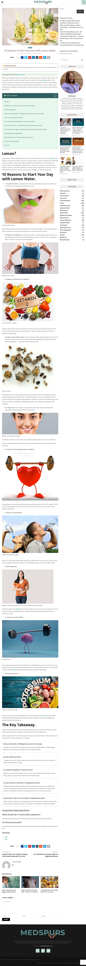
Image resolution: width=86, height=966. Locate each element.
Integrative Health (65, 208)
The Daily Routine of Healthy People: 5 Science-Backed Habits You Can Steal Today (65, 169)
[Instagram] (43, 951)
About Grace (44, 963)
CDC (6, 837)
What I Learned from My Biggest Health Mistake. (9, 891)
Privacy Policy (63, 963)
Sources (6, 145)
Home (38, 963)
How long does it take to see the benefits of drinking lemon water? (25, 129)
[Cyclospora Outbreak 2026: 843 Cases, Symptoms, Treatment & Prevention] (66, 122)
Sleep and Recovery (65, 227)
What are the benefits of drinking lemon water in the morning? (24, 113)
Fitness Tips (63, 198)
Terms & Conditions (53, 963)
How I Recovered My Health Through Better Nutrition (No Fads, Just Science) (78, 168)
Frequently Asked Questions (13, 133)
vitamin (52, 158)
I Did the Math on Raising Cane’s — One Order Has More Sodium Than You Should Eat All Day (71, 38)
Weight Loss (63, 237)
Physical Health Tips (65, 220)
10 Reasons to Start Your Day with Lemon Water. (19, 106)
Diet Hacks (63, 193)
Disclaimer (70, 963)
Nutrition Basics (64, 217)
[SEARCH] (82, 59)
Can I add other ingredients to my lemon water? (19, 121)
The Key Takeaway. (10, 109)
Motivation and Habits (66, 215)
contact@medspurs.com (46, 946)
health (43, 80)
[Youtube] (48, 951)
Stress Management (65, 230)
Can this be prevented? (11, 141)
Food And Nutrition (65, 200)
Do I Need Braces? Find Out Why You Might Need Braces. (46, 855)
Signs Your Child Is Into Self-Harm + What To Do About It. (29, 891)
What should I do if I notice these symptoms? (18, 137)
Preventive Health (65, 222)
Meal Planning (64, 210)
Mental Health (63, 213)
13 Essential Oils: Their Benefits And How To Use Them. (49, 891)
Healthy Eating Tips (65, 205)
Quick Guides (63, 225)
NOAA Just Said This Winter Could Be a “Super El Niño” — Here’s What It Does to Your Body (71, 27)
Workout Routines (65, 239)
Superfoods (63, 232)
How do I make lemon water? (13, 117)
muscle (15, 670)
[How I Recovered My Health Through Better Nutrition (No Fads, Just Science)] (78, 161)
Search (62, 8)
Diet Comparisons (65, 191)
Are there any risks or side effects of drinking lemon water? (23, 125)
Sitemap (76, 963)
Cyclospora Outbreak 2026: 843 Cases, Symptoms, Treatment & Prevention (65, 130)
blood (32, 410)
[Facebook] (37, 951)
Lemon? (6, 101)
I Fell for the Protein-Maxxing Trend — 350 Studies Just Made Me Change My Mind (65, 149)
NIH (6, 839)
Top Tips (30, 47)
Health (61, 203)
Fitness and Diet (64, 195)
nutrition (18, 609)
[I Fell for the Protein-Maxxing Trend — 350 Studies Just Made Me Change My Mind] (66, 141)
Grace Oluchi (22, 53)
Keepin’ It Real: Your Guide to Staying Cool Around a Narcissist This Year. (14, 855)
